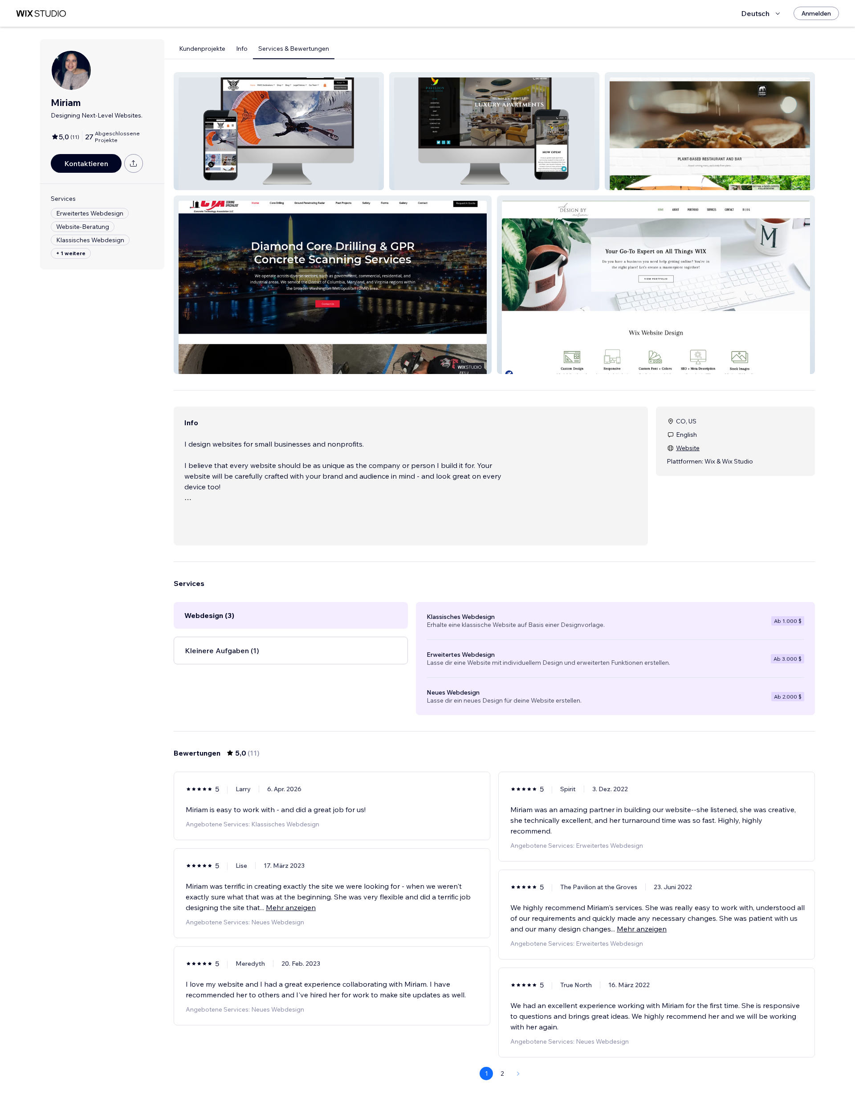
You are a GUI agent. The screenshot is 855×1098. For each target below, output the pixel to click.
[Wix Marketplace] (41, 13)
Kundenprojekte (202, 49)
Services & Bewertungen (293, 49)
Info (242, 49)
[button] (279, 131)
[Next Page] (518, 1073)
